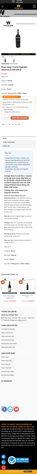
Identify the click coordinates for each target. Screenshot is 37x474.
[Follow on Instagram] (10, 409)
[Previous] (1, 291)
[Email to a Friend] (12, 124)
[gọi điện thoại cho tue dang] (3, 467)
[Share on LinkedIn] (19, 124)
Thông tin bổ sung (9, 142)
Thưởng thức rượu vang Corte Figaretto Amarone (16, 170)
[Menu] (2, 6)
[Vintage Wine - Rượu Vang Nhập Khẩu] (18, 6)
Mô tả (5, 138)
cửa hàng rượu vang (23, 13)
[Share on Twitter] (9, 124)
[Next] (36, 291)
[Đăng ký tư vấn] (3, 456)
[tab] (18, 138)
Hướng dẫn (6, 146)
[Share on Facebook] (6, 124)
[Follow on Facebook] (4, 409)
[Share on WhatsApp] (3, 124)
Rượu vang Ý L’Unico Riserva (27, 296)
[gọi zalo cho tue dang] (3, 462)
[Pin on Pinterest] (15, 124)
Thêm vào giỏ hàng (19, 118)
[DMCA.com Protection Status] (27, 471)
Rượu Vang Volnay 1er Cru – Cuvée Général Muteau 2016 (9, 297)
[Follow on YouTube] (16, 409)
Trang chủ (10, 13)
